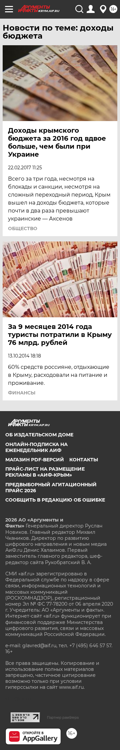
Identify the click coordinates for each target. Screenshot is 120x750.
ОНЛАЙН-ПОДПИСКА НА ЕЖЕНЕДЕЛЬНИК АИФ (36, 447)
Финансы (21, 392)
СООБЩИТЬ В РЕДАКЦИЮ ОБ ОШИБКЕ (55, 500)
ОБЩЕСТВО (22, 228)
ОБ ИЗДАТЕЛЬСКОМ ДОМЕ (39, 435)
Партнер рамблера (63, 717)
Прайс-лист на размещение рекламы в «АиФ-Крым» (45, 472)
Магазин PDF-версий (34, 460)
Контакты (83, 460)
